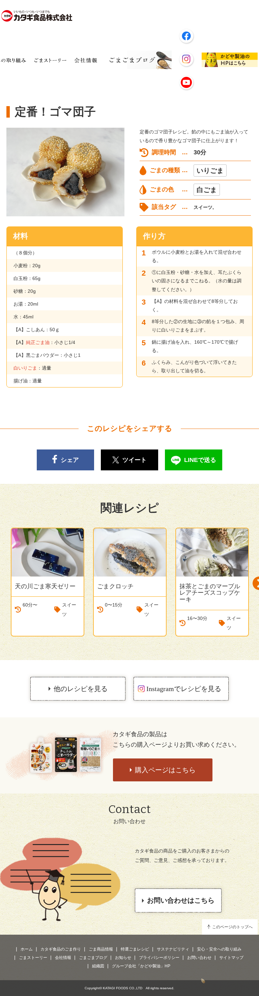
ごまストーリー (33, 957)
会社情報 (63, 957)
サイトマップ (231, 957)
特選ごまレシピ (135, 949)
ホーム (27, 949)
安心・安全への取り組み (219, 949)
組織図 (98, 966)
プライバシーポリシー (159, 957)
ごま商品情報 (101, 949)
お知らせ (123, 957)
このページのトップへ (232, 927)
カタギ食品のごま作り (60, 949)
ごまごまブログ (93, 957)
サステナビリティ (173, 949)
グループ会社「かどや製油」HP (141, 966)
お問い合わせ (199, 957)
